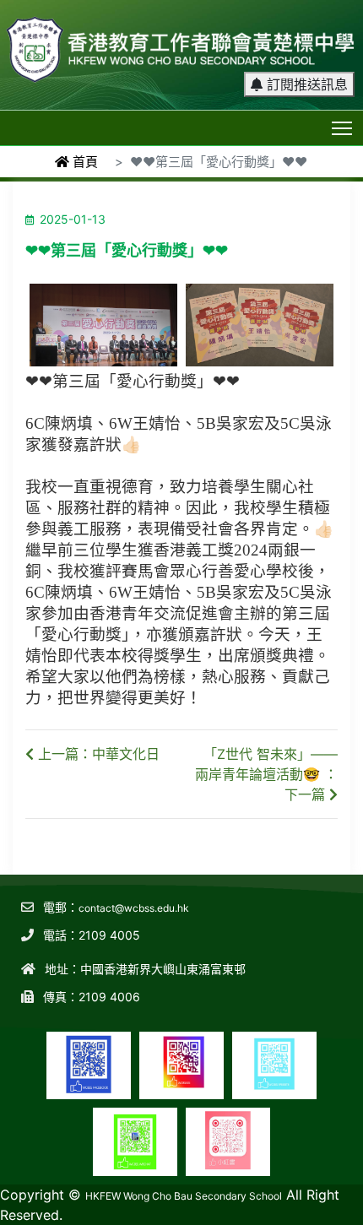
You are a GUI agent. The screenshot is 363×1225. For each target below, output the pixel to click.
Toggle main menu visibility (342, 127)
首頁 (83, 162)
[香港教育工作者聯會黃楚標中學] (181, 42)
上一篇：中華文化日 (97, 753)
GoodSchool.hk (239, 1190)
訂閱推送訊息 (305, 84)
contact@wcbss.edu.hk (134, 908)
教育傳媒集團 (169, 1190)
